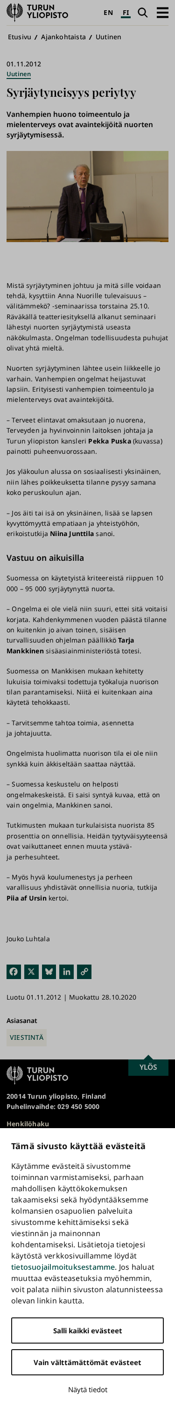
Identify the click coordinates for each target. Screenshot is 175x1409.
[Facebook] (14, 971)
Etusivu (19, 36)
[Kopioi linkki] (84, 971)
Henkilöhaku (28, 1123)
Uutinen (108, 36)
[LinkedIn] (66, 971)
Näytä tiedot (87, 1389)
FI (126, 12)
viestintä (26, 1037)
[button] (163, 12)
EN (108, 12)
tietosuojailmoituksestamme (63, 1267)
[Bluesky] (49, 971)
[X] (31, 971)
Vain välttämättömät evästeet (87, 1362)
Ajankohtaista (63, 36)
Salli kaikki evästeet (87, 1330)
